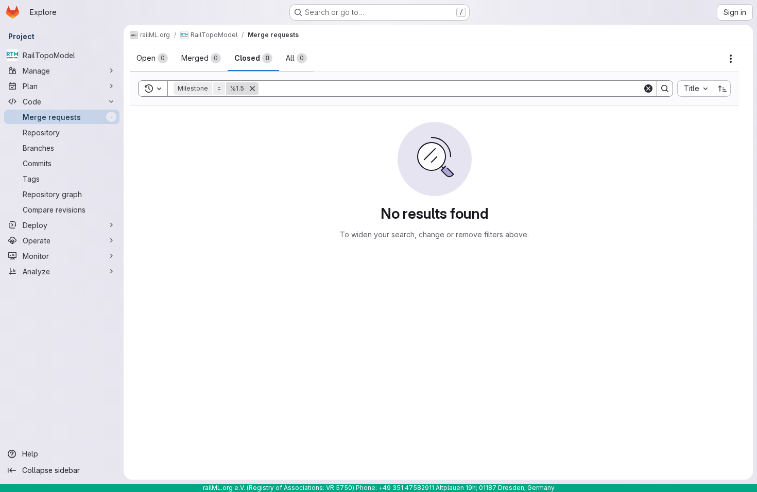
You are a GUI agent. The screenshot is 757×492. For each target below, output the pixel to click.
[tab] (152, 58)
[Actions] (730, 58)
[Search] (665, 88)
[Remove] (252, 88)
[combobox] (695, 88)
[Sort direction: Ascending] (722, 88)
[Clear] (648, 88)
